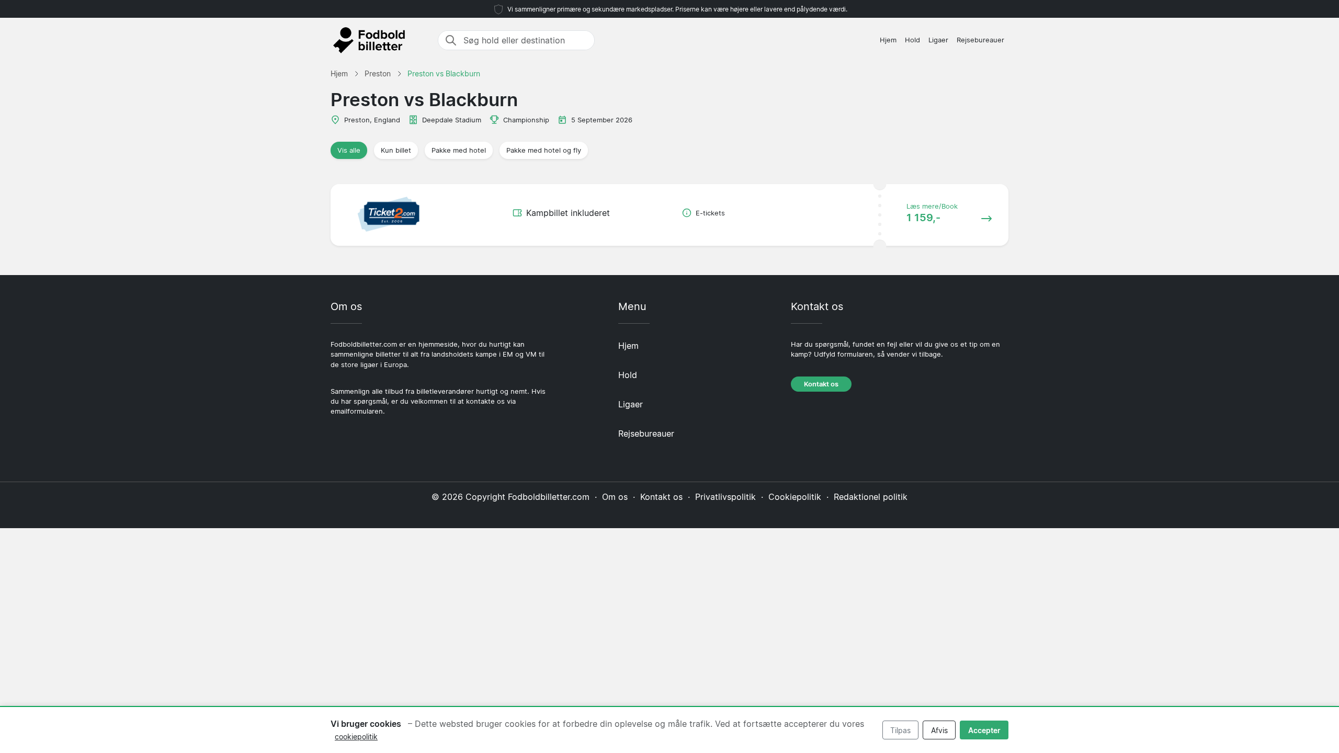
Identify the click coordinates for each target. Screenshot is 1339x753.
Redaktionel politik (870, 497)
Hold (912, 40)
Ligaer (938, 40)
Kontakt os (821, 384)
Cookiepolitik (794, 497)
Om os (615, 497)
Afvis (939, 730)
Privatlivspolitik (725, 497)
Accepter (984, 730)
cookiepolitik (356, 736)
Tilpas (900, 730)
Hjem (888, 40)
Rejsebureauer (980, 40)
